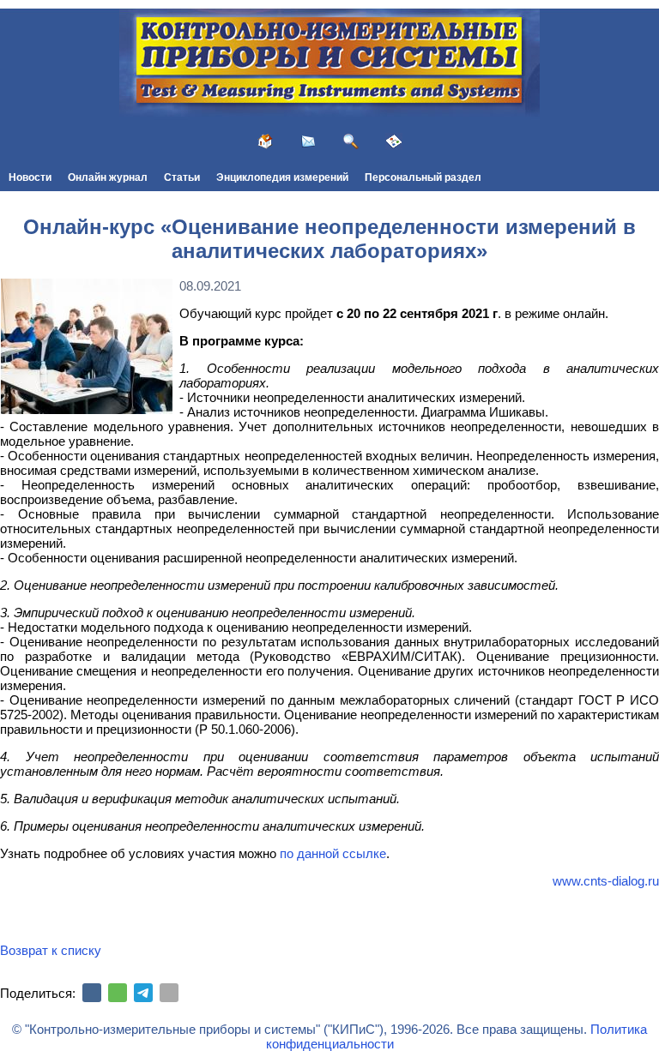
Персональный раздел (423, 177)
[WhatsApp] (117, 992)
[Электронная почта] (169, 992)
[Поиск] (351, 141)
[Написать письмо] (308, 141)
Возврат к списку (50, 950)
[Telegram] (143, 992)
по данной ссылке (333, 853)
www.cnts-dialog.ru (606, 881)
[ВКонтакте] (91, 992)
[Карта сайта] (393, 141)
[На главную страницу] (265, 141)
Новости (30, 177)
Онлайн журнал (108, 177)
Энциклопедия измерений (282, 177)
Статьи (182, 177)
